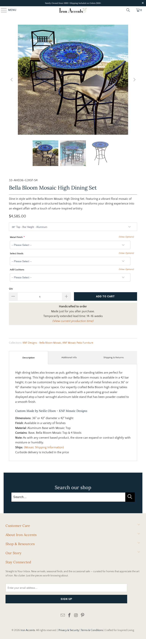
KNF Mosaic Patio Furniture (78, 342)
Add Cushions (17, 269)
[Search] (128, 10)
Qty (11, 288)
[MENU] (2, 10)
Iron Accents (28, 630)
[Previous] (12, 80)
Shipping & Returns (113, 357)
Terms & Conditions (92, 630)
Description (28, 357)
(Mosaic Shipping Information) (43, 447)
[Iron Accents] (73, 10)
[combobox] (73, 497)
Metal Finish (16, 237)
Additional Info (69, 357)
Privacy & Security (69, 630)
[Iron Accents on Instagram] (76, 615)
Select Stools (16, 253)
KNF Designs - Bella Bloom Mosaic (42, 342)
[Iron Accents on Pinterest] (83, 615)
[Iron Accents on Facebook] (69, 615)
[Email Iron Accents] (63, 615)
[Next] (134, 80)
